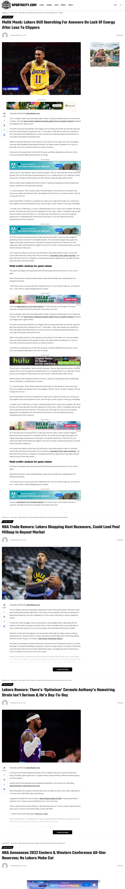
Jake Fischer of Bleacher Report (50, 639)
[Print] (4, 134)
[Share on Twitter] (4, 125)
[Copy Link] (4, 130)
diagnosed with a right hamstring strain (25, 786)
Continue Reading (62, 669)
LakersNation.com (33, 113)
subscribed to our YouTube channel (30, 306)
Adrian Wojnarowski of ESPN (50, 798)
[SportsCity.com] (19, 4)
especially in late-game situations (63, 255)
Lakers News (7, 17)
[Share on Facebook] (4, 120)
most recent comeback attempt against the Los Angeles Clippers (49, 121)
